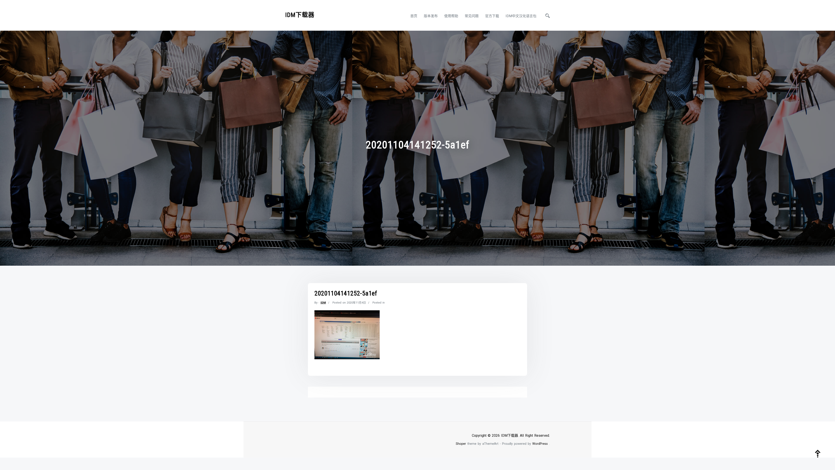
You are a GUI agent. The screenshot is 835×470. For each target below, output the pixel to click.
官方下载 (492, 16)
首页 (413, 16)
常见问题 (472, 16)
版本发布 (431, 16)
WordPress (540, 444)
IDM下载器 (299, 14)
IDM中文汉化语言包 (521, 16)
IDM (323, 302)
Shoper (461, 444)
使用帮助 (451, 16)
